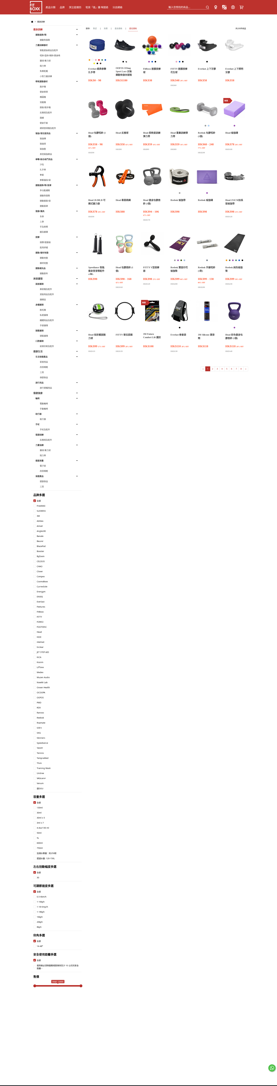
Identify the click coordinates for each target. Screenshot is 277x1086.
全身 (42, 216)
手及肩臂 (44, 226)
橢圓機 (43, 97)
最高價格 (118, 28)
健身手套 (44, 122)
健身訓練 (41, 21)
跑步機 (43, 86)
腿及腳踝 (44, 231)
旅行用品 (39, 382)
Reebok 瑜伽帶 (178, 200)
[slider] (34, 985)
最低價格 (133, 28)
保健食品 (44, 377)
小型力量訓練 (46, 76)
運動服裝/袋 (45, 200)
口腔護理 (39, 341)
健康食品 (44, 481)
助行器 (38, 413)
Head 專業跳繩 (123, 200)
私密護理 (44, 315)
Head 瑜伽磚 (231, 133)
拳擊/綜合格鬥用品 (44, 159)
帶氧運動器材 (41, 81)
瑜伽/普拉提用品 (42, 133)
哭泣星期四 (75, 7)
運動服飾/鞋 (40, 34)
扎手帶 (43, 169)
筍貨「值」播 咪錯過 (97, 7)
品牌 (62, 7)
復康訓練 (39, 434)
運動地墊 (44, 257)
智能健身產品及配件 (49, 50)
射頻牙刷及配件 (47, 346)
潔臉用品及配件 (47, 294)
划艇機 (43, 102)
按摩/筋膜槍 (45, 242)
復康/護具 (39, 211)
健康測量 (39, 460)
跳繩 (42, 117)
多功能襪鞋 (45, 190)
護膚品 (43, 299)
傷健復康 (38, 393)
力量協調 (39, 445)
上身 (42, 221)
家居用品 (44, 361)
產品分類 (50, 7)
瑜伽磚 (43, 138)
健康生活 (38, 351)
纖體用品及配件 (47, 320)
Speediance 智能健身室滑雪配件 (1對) (96, 271)
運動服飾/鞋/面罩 (43, 185)
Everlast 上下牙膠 (207, 69)
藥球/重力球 (45, 60)
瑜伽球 (43, 143)
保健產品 (39, 476)
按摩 (37, 237)
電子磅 (43, 465)
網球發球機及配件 (48, 128)
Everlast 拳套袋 (178, 335)
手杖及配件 (45, 429)
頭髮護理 (39, 330)
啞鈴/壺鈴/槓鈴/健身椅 (50, 55)
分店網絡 (117, 7)
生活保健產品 (41, 356)
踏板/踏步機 (45, 107)
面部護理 (39, 283)
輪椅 (37, 398)
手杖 (37, 424)
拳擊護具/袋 (45, 180)
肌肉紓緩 (44, 247)
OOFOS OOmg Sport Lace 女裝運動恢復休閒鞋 (124, 71)
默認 (95, 28)
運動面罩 (44, 206)
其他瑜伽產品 (46, 154)
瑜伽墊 (43, 148)
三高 (42, 372)
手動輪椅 (44, 408)
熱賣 (106, 28)
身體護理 (39, 304)
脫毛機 (43, 309)
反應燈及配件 (46, 112)
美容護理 (38, 278)
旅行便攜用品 (46, 387)
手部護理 (44, 325)
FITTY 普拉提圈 (124, 335)
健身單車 (44, 91)
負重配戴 (44, 71)
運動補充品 (40, 268)
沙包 (42, 164)
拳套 (42, 174)
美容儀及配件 (46, 289)
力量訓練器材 (41, 45)
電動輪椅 (44, 403)
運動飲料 (44, 273)
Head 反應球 (122, 133)
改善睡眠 (44, 367)
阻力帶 (43, 65)
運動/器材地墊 (41, 252)
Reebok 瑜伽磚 (205, 200)
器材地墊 (44, 263)
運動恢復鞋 (45, 39)
